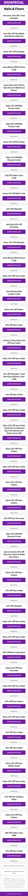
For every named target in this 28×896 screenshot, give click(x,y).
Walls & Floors (14, 28)
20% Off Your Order (14, 325)
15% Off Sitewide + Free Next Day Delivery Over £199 (14, 376)
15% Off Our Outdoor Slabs (14, 798)
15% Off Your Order (14, 394)
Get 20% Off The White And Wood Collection (14, 34)
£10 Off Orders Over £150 (14, 176)
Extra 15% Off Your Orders (14, 450)
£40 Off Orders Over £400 (14, 834)
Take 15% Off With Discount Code (14, 158)
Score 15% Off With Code (14, 193)
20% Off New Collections (14, 652)
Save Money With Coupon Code (14, 292)
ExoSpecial (14, 2)
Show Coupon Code (14, 23)
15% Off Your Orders (14, 701)
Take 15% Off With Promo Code (14, 107)
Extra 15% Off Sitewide (14, 51)
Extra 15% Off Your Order (14, 275)
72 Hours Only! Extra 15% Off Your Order (14, 341)
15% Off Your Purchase (14, 518)
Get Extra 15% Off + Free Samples (14, 16)
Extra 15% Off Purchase (14, 141)
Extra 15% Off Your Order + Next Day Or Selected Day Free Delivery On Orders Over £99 (14, 429)
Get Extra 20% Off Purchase (14, 225)
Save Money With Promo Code (14, 68)
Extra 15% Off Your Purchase (14, 669)
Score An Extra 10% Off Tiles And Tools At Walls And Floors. (14, 554)
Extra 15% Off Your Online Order (14, 764)
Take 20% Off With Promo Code (14, 125)
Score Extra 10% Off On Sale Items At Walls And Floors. (14, 88)
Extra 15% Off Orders (14, 309)
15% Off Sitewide (14, 208)
